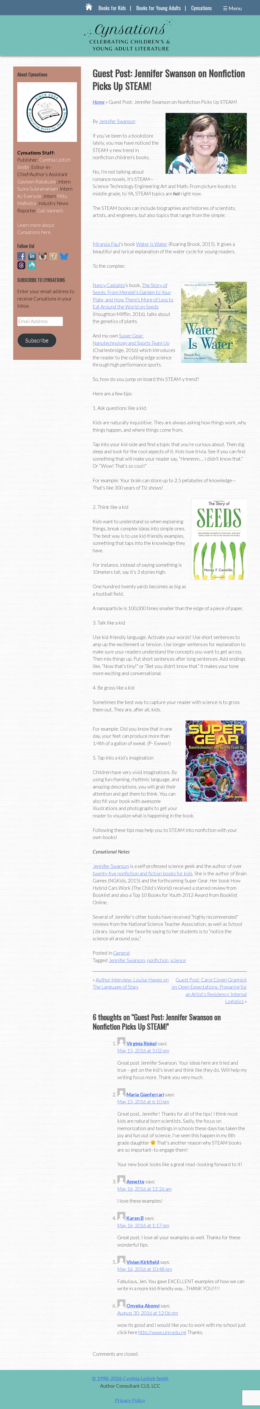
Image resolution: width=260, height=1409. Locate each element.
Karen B (135, 1218)
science (178, 960)
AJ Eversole (29, 196)
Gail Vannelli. (50, 210)
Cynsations (201, 8)
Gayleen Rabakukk (36, 181)
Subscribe (36, 340)
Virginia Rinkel (141, 1043)
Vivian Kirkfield (142, 1262)
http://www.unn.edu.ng (162, 1332)
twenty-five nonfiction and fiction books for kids (142, 873)
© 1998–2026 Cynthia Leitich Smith (130, 1378)
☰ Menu (232, 8)
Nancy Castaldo (109, 285)
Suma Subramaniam (37, 189)
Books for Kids (112, 8)
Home (99, 102)
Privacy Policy (130, 1400)
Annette (135, 1181)
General (121, 953)
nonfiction (157, 960)
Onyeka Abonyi (142, 1306)
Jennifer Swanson (117, 121)
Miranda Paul (106, 244)
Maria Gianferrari (145, 1094)
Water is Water (151, 244)
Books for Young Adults (158, 8)
